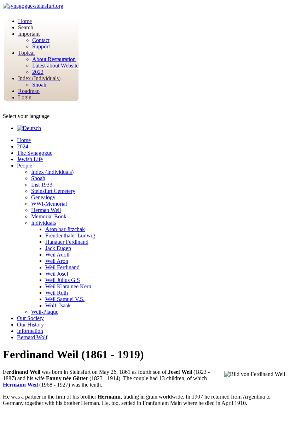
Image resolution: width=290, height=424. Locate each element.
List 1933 (41, 185)
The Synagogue (34, 153)
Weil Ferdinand (62, 267)
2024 (22, 146)
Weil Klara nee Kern (68, 286)
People (24, 166)
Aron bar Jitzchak (65, 229)
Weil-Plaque (44, 312)
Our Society (30, 318)
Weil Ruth (56, 293)
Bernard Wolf (32, 337)
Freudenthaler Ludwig (70, 235)
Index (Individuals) (52, 172)
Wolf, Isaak (58, 305)
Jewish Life (30, 159)
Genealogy (43, 197)
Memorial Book (48, 216)
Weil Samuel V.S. (65, 299)
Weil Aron (56, 261)
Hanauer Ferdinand (66, 242)
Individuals (43, 223)
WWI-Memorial (49, 204)
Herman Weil (46, 210)
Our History (30, 325)
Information (30, 331)
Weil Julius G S (62, 280)
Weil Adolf (57, 255)
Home (24, 140)
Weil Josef (56, 274)
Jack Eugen (58, 248)
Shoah (38, 178)
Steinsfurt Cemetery (53, 191)
